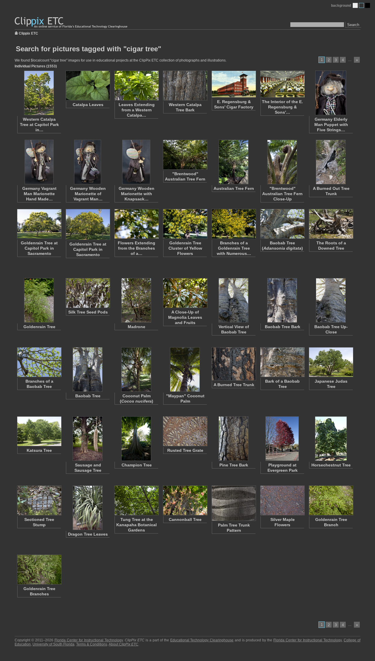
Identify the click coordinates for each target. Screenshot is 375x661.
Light (355, 5)
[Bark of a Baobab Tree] (282, 362)
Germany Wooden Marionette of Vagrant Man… (88, 193)
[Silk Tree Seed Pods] (88, 293)
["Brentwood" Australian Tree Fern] (185, 155)
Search (353, 25)
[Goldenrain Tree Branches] (39, 570)
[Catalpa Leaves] (88, 85)
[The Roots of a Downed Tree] (331, 224)
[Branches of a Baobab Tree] (39, 362)
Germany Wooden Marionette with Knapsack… (136, 193)
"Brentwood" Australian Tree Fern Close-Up (282, 193)
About (123, 644)
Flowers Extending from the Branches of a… (136, 248)
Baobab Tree (87, 395)
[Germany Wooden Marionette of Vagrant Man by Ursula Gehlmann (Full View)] (88, 162)
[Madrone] (136, 300)
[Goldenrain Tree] (39, 300)
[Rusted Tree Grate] (185, 431)
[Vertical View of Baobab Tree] (233, 300)
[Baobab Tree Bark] (282, 300)
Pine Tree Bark (233, 465)
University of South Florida (53, 644)
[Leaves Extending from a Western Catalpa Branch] (136, 85)
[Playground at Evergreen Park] (282, 438)
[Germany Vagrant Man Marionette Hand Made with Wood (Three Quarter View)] (39, 162)
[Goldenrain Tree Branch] (331, 500)
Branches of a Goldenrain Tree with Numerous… (234, 248)
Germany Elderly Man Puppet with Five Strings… (331, 124)
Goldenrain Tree (39, 326)
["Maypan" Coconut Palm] (185, 369)
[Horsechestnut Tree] (331, 438)
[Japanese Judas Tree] (331, 362)
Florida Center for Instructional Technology (88, 640)
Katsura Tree (39, 450)
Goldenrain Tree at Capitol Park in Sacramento (39, 248)
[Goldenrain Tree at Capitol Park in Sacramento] (39, 224)
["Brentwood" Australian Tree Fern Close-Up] (282, 162)
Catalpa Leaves (88, 104)
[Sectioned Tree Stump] (39, 500)
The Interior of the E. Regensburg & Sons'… (282, 107)
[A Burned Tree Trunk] (233, 364)
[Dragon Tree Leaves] (88, 507)
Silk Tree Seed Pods (88, 312)
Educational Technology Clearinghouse (202, 640)
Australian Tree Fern (234, 188)
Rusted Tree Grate (185, 450)
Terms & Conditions (91, 644)
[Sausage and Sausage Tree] (88, 438)
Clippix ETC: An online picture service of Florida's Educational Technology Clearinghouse (71, 22)
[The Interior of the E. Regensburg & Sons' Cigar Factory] (282, 84)
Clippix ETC (28, 33)
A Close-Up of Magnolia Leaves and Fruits (185, 317)
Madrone (136, 326)
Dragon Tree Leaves (88, 534)
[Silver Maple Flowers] (282, 500)
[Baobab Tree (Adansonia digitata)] (282, 224)
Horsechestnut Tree (331, 465)
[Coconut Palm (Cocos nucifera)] (136, 369)
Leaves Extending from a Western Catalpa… (137, 109)
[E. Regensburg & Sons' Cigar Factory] (233, 84)
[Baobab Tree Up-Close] (331, 300)
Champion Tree (137, 465)
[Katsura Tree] (39, 431)
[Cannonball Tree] (185, 500)
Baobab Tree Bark (282, 326)
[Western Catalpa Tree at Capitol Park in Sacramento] (39, 93)
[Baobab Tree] (88, 369)
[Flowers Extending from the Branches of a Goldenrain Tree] (136, 224)
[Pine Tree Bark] (233, 438)
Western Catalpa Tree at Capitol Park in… (39, 124)
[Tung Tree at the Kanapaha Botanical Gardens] (136, 500)
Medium (361, 5)
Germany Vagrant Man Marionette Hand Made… (39, 193)
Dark (367, 5)
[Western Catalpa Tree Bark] (185, 85)
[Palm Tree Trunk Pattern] (233, 503)
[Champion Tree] (136, 438)
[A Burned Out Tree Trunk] (331, 162)
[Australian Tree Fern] (233, 162)
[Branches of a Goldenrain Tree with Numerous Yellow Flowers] (233, 224)
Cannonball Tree (185, 519)
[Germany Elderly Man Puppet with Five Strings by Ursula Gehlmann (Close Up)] (331, 93)
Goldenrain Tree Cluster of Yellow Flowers (185, 248)
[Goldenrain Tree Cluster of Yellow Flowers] (185, 224)
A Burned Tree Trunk (234, 384)
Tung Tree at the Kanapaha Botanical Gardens (136, 524)
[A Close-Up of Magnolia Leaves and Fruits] (185, 293)
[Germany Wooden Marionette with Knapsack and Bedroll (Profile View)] (136, 162)
